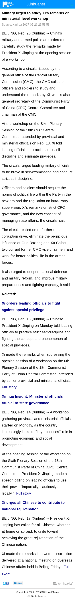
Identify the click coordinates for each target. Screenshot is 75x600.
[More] (18, 583)
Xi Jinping (26, 53)
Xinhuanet (36, 4)
